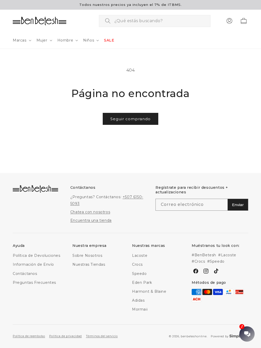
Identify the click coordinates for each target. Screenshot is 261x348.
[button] (21, 40)
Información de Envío (33, 264)
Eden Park (142, 282)
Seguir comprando (130, 118)
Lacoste (139, 255)
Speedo (139, 273)
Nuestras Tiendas (88, 264)
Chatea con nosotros (90, 212)
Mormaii (140, 309)
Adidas (138, 300)
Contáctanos (25, 273)
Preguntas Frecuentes (34, 282)
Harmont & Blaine (149, 291)
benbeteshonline (194, 336)
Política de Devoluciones (36, 255)
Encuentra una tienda (91, 220)
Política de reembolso (29, 336)
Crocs (137, 264)
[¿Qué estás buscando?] (107, 20)
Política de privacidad (65, 336)
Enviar (238, 204)
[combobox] (155, 21)
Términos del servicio (102, 336)
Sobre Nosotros (87, 255)
